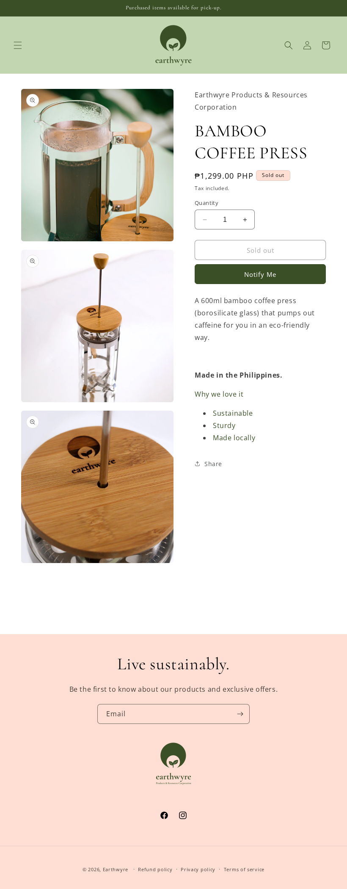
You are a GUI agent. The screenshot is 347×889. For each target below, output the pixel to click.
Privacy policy (198, 869)
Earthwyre (115, 869)
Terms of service (244, 869)
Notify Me (260, 274)
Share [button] (213, 464)
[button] (17, 45)
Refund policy (155, 869)
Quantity (206, 203)
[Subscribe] (240, 714)
